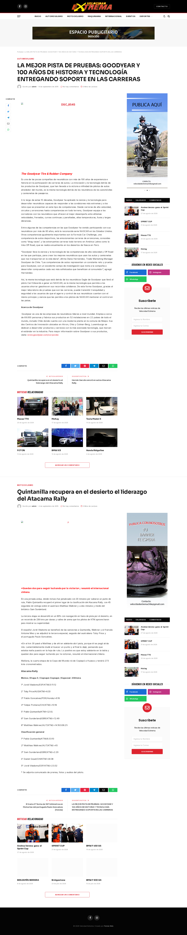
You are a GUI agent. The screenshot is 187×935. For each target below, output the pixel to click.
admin (34, 87)
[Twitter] (8, 111)
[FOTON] (32, 437)
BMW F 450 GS (93, 845)
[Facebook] (8, 105)
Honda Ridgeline (95, 450)
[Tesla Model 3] (101, 406)
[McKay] (67, 406)
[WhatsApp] (8, 129)
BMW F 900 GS (93, 880)
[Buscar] (168, 16)
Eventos (130, 16)
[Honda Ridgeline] (101, 437)
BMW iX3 (56, 450)
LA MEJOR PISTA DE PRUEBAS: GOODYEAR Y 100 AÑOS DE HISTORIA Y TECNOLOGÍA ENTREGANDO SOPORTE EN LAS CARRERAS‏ (92, 807)
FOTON (21, 450)
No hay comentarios (71, 87)
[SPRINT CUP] (132, 225)
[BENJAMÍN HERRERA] (32, 867)
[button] (129, 140)
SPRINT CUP (146, 221)
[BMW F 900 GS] (101, 867)
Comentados (155, 200)
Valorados (141, 200)
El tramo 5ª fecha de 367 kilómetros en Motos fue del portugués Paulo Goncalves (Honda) (43, 807)
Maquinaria (94, 16)
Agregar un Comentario (67, 465)
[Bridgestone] (67, 867)
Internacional (113, 16)
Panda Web (108, 926)
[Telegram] (8, 117)
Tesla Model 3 (93, 419)
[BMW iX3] (67, 437)
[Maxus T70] (32, 406)
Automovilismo (54, 16)
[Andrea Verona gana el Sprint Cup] (132, 211)
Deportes (145, 16)
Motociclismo (75, 16)
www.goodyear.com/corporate (43, 335)
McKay (55, 419)
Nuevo (129, 200)
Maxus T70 (23, 419)
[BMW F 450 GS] (101, 833)
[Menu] (18, 16)
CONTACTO (162, 6)
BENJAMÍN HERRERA (28, 880)
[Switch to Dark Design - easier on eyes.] (164, 16)
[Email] (8, 123)
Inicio (38, 16)
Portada (20, 52)
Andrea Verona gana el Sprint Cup (155, 208)
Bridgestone (58, 880)
